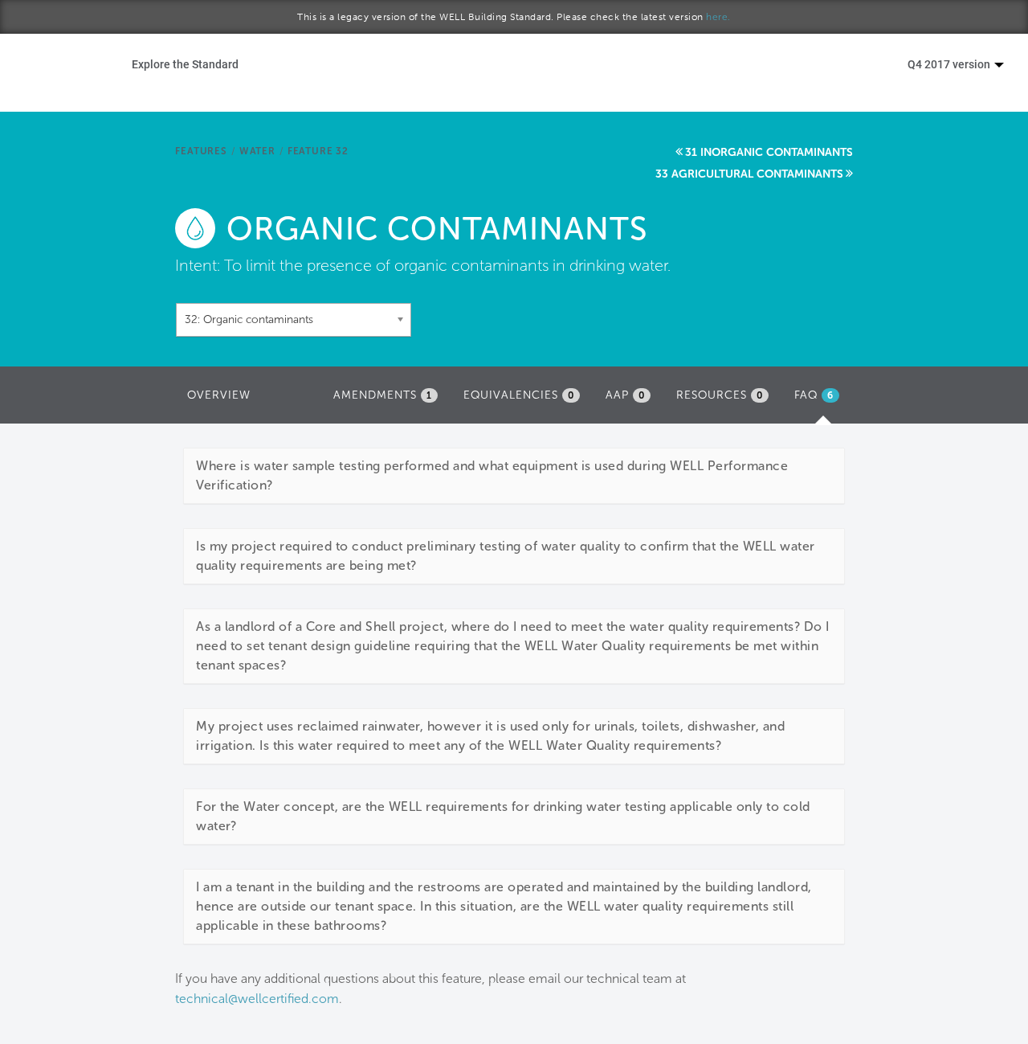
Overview (219, 395)
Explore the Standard (185, 64)
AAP (625, 395)
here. (718, 17)
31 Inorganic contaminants (769, 152)
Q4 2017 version (950, 64)
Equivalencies (518, 395)
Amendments (382, 395)
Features (200, 151)
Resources (719, 395)
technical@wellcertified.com (257, 998)
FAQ (820, 399)
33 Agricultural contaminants (749, 174)
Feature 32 (318, 151)
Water (257, 151)
